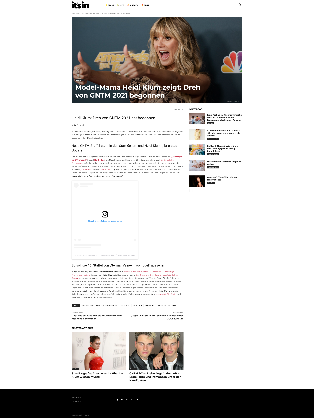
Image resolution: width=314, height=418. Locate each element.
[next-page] (194, 190)
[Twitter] (132, 400)
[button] (240, 5)
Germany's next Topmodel (106, 306)
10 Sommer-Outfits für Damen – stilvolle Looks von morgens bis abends (223, 133)
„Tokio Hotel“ (86, 169)
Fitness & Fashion (213, 139)
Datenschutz (77, 401)
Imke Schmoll (150, 306)
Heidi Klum (137, 306)
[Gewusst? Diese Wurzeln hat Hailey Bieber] (197, 181)
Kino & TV (80, 14)
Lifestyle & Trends (213, 167)
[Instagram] (122, 400)
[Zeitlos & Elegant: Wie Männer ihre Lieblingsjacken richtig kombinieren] (197, 149)
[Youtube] (136, 400)
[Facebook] (117, 400)
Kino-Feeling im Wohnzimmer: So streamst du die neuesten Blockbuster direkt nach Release (224, 117)
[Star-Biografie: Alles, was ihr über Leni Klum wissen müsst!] (99, 351)
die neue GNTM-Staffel (166, 294)
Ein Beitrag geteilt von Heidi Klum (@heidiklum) (92, 255)
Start (73, 14)
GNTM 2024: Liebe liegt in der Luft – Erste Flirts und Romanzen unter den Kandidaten (155, 377)
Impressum (76, 397)
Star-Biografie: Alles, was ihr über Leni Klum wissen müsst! (98, 375)
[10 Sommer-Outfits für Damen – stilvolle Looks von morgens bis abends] (197, 134)
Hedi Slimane (125, 306)
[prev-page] (190, 190)
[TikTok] (127, 400)
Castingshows (88, 306)
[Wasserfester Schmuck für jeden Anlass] (197, 165)
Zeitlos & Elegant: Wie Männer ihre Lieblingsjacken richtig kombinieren (223, 148)
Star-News (75, 369)
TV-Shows (172, 306)
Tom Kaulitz (105, 169)
